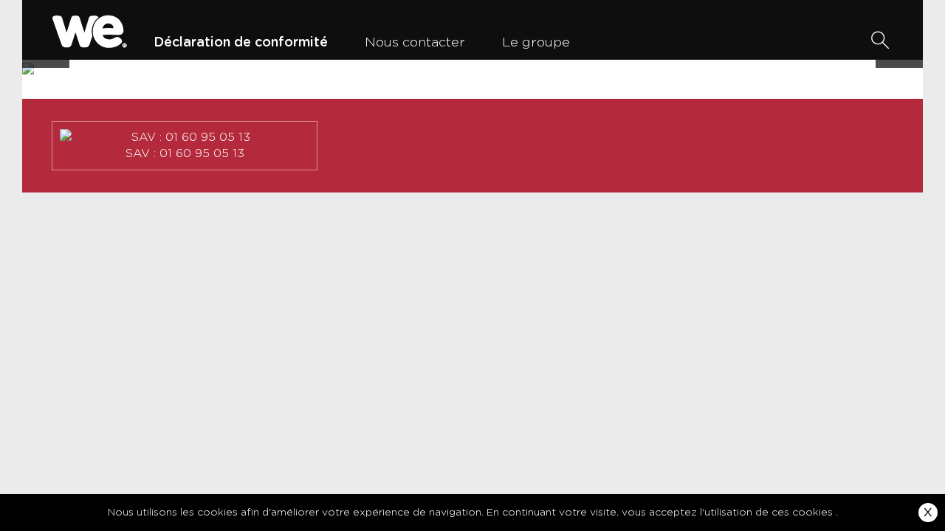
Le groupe (536, 42)
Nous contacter (415, 42)
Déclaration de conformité (241, 42)
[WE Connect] (90, 29)
